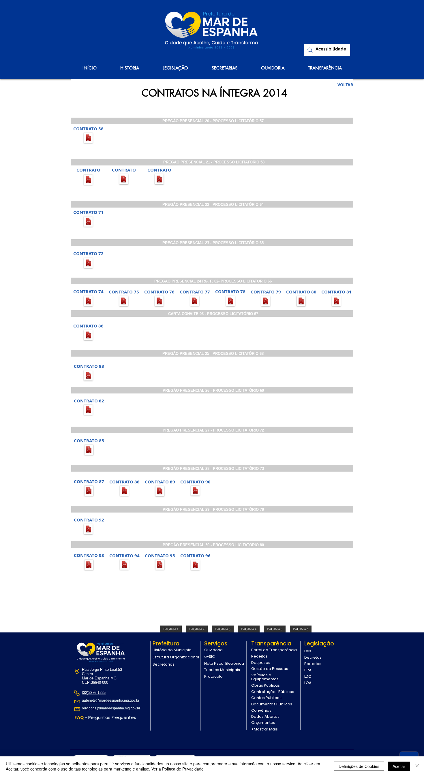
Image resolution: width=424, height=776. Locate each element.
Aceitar (399, 766)
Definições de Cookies (359, 766)
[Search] (310, 50)
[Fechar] (417, 766)
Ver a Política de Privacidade (177, 769)
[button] (88, 128)
